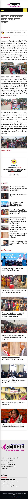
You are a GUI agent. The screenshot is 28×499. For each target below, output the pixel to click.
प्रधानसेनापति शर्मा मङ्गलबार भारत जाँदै (18, 195)
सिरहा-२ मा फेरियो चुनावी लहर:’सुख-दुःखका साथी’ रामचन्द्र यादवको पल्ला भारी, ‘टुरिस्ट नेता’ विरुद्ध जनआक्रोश (18, 228)
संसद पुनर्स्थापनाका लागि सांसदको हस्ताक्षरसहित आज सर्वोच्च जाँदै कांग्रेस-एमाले (18, 235)
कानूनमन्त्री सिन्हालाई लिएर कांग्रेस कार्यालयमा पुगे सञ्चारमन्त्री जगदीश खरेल (13, 381)
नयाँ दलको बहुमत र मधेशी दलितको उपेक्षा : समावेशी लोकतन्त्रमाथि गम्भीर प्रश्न (16, 204)
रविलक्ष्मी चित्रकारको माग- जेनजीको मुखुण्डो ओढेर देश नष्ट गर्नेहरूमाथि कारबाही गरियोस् (13, 426)
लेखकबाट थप (19, 167)
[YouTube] (17, 174)
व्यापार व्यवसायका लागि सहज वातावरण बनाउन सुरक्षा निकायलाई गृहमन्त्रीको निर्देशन (18, 188)
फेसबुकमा (12, 171)
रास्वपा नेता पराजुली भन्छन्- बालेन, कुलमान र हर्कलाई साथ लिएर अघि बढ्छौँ (18, 243)
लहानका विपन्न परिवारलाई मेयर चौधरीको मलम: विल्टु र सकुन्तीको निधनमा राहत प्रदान (18, 212)
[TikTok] (14, 174)
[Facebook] (10, 174)
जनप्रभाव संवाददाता (10, 33)
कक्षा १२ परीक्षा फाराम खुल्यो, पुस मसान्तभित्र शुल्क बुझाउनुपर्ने (13, 404)
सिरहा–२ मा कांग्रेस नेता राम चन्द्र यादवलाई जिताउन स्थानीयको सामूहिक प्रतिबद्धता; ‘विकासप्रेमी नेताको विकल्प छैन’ (18, 220)
